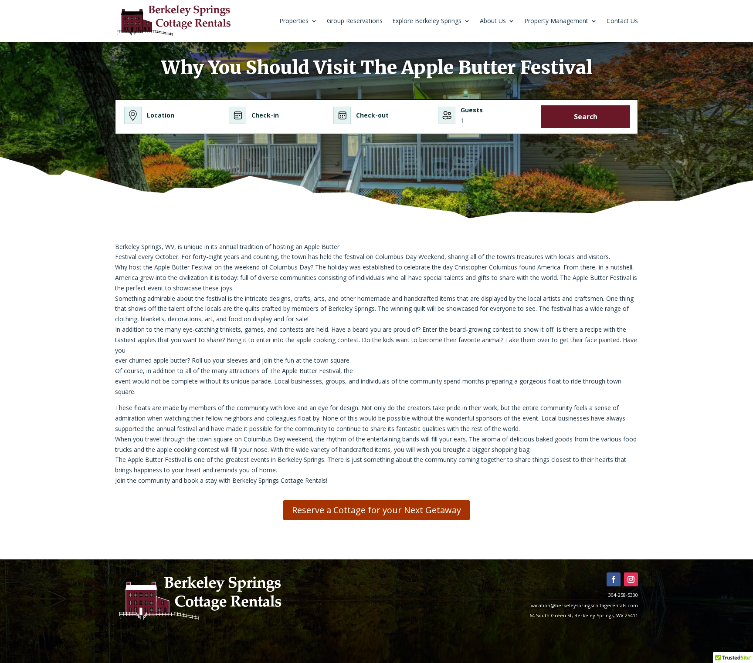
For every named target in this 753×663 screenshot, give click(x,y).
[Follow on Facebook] (614, 579)
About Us (493, 21)
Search (585, 116)
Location (160, 115)
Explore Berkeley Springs (426, 21)
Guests (472, 110)
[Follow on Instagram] (631, 579)
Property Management (556, 21)
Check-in (265, 115)
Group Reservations (355, 21)
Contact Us (622, 21)
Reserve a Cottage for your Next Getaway (376, 510)
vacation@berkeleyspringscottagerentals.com (584, 605)
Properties (294, 21)
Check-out (372, 115)
